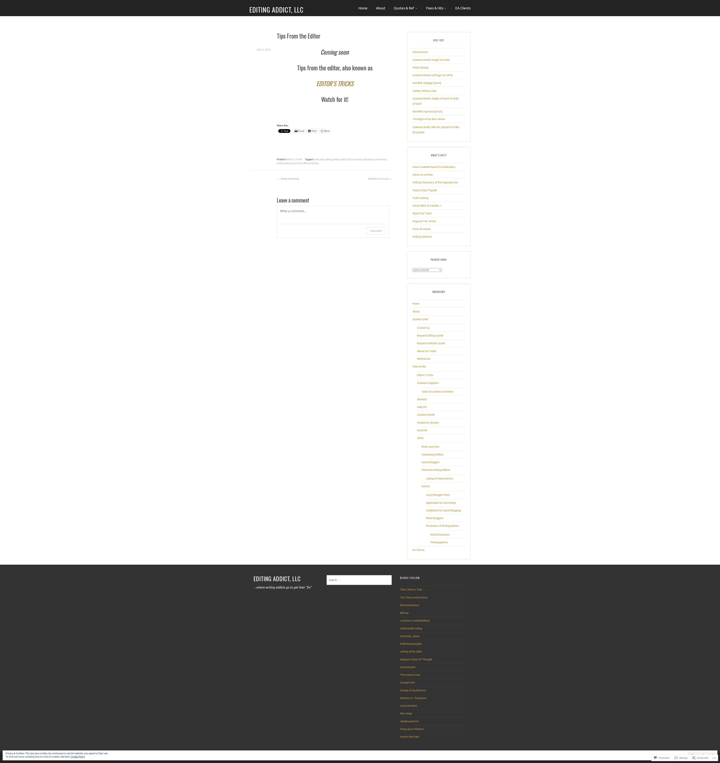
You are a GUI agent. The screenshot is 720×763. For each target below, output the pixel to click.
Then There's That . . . (412, 589)
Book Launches (430, 446)
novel (280, 163)
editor (337, 159)
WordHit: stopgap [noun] (426, 82)
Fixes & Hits (434, 8)
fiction (350, 159)
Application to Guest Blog (441, 502)
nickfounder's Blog (411, 628)
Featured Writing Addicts (436, 469)
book (316, 159)
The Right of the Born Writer (428, 119)
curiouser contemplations (415, 620)
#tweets (422, 399)
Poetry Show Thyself (424, 190)
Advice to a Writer (422, 174)
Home (363, 8)
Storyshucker (408, 667)
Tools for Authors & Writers (438, 391)
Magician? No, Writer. (424, 221)
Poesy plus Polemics (412, 729)
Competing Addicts (433, 454)
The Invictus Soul (410, 674)
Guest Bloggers (431, 462)
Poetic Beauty (420, 67)
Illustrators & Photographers (442, 525)
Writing (315, 163)
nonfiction (380, 159)
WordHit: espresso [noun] (427, 111)
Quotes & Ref (404, 8)
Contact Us (423, 327)
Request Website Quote (431, 343)
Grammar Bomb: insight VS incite (431, 59)
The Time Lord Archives (414, 597)
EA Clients (463, 8)
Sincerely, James (410, 636)
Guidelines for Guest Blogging (443, 510)
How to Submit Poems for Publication (433, 167)
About (380, 8)
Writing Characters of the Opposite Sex (435, 182)
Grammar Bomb (426, 414)
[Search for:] (359, 580)
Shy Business (420, 51)
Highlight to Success (378, 179)
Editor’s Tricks (425, 375)
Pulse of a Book (421, 228)
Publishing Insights (411, 643)
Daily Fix (422, 407)
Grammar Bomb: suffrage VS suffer (432, 75)
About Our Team (422, 213)
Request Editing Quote (430, 335)
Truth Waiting (420, 197)
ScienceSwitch (408, 705)
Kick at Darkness (409, 605)
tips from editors (301, 163)
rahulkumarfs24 (409, 721)
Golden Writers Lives (424, 90)
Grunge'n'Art (407, 682)
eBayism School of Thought (416, 659)
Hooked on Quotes (428, 422)
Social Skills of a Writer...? (427, 205)
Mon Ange (406, 713)
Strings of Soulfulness (413, 690)
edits (343, 159)
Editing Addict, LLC (276, 9)
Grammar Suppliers (428, 383)
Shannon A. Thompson (413, 698)
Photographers (439, 542)
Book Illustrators (440, 534)
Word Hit (422, 430)
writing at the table (411, 651)
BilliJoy (404, 612)
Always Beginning (290, 179)
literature (369, 159)
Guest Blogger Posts (438, 494)
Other (420, 437)
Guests (426, 486)
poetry (287, 163)
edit (322, 159)
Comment (376, 230)
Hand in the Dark (409, 736)
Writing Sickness (422, 236)
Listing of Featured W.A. (439, 478)
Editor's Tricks (294, 159)
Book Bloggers (434, 518)
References (423, 358)
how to (359, 159)
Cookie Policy (78, 756)
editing (328, 159)
